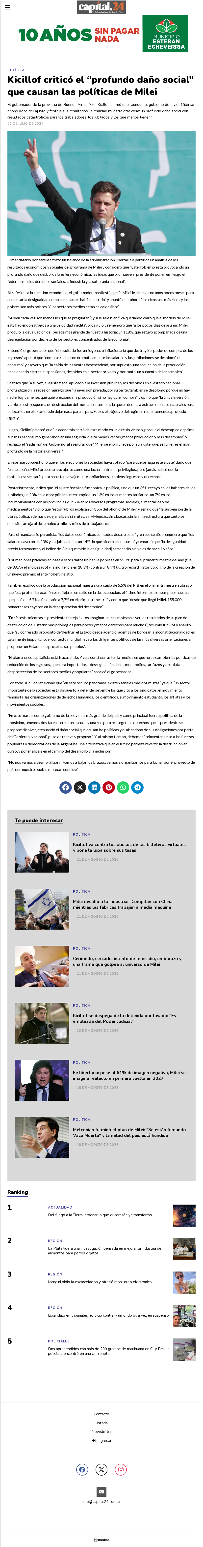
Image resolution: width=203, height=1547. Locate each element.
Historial (101, 1423)
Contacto (101, 1414)
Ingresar (104, 1440)
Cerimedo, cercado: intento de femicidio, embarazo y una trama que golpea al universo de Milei (127, 961)
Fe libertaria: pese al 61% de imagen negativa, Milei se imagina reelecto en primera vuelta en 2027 (129, 1075)
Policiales (59, 1341)
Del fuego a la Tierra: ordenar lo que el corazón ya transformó (100, 1215)
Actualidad (60, 1207)
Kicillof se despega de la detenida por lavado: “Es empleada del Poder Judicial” (124, 1018)
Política (16, 70)
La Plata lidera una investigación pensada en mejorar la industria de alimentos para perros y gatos (104, 1251)
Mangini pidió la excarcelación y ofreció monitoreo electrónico (100, 1282)
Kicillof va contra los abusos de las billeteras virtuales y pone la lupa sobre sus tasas (129, 847)
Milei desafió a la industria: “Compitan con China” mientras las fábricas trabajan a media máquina (124, 904)
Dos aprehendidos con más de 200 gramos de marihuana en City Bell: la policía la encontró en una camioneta (109, 1351)
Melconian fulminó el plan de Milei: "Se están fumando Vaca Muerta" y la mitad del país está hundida (129, 1132)
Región (55, 1241)
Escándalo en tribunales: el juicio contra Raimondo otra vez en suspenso (108, 1315)
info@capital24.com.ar (102, 1501)
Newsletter (102, 1431)
